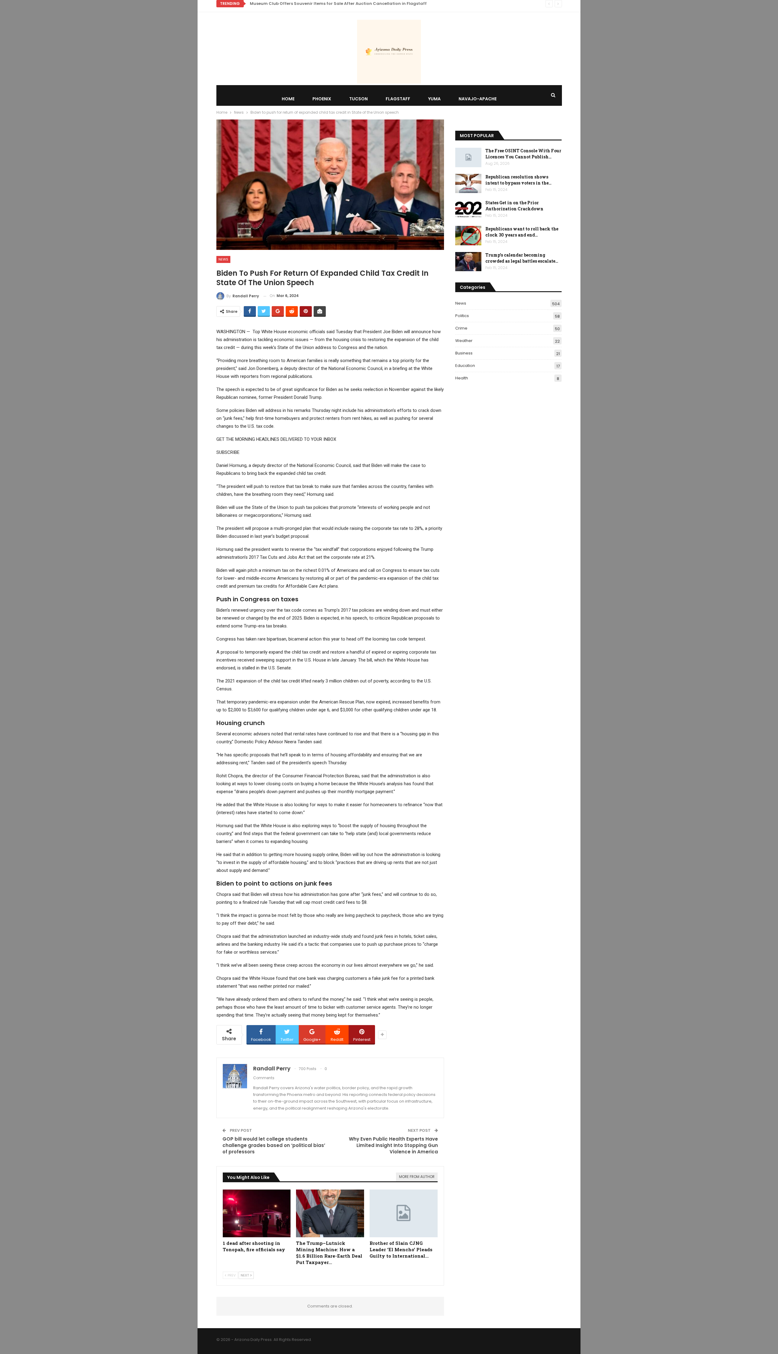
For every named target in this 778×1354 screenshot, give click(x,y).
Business (464, 353)
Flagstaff (398, 99)
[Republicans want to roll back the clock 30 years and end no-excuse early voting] (468, 235)
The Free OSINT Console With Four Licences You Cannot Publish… (523, 154)
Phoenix (321, 99)
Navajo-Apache (478, 99)
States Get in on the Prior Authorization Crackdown (514, 206)
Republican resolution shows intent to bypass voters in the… (518, 180)
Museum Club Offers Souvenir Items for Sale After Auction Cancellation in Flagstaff (338, 3)
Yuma (434, 99)
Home (288, 99)
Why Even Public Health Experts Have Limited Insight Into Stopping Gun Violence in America (393, 1145)
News (223, 259)
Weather (464, 341)
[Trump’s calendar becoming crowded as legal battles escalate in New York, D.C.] (468, 261)
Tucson (358, 99)
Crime (461, 328)
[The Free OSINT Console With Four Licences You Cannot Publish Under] (468, 157)
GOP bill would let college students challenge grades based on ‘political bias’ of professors (273, 1145)
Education (465, 365)
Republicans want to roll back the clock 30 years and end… (521, 232)
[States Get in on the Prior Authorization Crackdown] (468, 209)
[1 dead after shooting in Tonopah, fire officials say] (257, 1213)
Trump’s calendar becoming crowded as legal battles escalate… (521, 258)
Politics (462, 316)
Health (461, 378)
